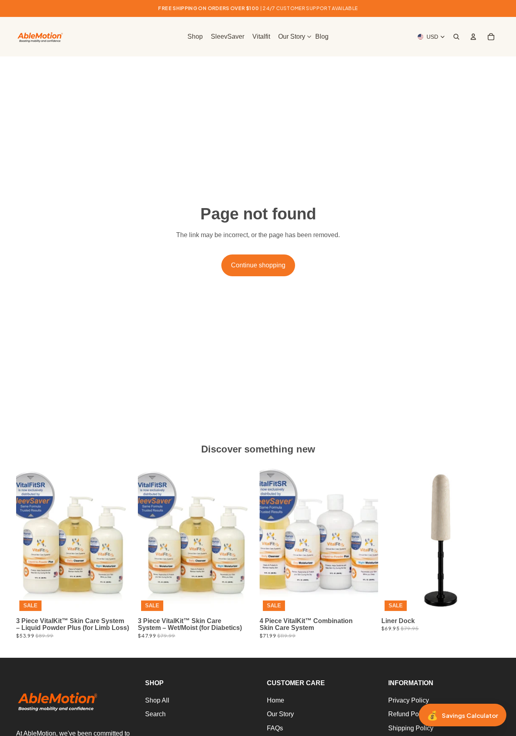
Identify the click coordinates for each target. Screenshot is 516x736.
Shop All (157, 700)
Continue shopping (258, 265)
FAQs (275, 728)
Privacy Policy (408, 700)
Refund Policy (408, 714)
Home (275, 700)
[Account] (473, 37)
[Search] (456, 37)
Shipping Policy (410, 728)
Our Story (280, 714)
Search (155, 714)
